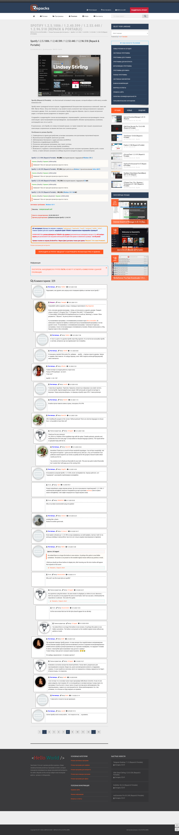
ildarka (63, 547)
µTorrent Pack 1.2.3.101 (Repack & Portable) (134, 155)
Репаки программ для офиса (79, 779)
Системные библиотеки (121, 79)
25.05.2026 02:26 (130, 158)
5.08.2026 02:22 (129, 130)
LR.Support (70, 431)
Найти (145, 16)
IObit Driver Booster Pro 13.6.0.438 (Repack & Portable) (134, 127)
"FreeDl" (82, 228)
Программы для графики (122, 57)
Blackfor (65, 400)
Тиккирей (63, 302)
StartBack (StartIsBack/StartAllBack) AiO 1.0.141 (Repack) (135, 174)
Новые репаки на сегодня (122, 49)
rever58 (65, 350)
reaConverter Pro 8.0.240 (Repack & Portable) (128, 795)
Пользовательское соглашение (124, 101)
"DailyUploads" (67, 228)
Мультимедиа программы (122, 66)
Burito (66, 695)
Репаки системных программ (79, 761)
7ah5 (58, 485)
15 (98, 732)
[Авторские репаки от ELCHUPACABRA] (39, 7)
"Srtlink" (99, 228)
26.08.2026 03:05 (130, 167)
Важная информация (120, 83)
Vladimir (63, 287)
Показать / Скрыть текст (57, 568)
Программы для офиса (121, 70)
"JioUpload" (88, 228)
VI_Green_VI (64, 531)
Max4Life (63, 415)
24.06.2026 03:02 (130, 187)
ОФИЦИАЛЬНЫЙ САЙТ (45, 209)
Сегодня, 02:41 (120, 765)
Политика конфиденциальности (124, 96)
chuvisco (63, 516)
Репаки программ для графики (80, 765)
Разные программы (120, 75)
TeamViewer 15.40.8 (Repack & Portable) (133, 136)
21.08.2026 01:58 (130, 120)
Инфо (86, 16)
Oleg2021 (63, 469)
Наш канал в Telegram (130, 43)
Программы (58, 16)
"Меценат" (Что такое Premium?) (95, 240)
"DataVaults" (75, 228)
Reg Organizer (90, 306)
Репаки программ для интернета (59, 32)
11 (83, 732)
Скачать (34, 161)
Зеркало (45, 161)
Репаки (44, 16)
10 (77, 732)
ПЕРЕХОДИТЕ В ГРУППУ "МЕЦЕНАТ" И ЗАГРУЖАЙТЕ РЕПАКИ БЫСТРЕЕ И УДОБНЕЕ (69, 252)
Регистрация (92, 10)
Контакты (99, 16)
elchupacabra (48, 49)
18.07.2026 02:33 (130, 147)
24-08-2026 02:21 (37, 49)
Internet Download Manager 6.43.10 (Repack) (134, 118)
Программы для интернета (122, 62)
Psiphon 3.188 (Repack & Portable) (134, 145)
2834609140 (60, 500)
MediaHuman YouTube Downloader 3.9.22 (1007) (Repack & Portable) (140, 278)
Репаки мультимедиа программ (80, 774)
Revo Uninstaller (91, 321)
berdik (62, 639)
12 (88, 732)
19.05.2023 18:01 (130, 139)
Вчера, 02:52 (128, 176)
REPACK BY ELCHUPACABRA (38, 32)
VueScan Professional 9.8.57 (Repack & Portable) (135, 164)
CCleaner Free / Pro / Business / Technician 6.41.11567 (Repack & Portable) (133, 184)
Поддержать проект (139, 10)
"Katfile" (94, 228)
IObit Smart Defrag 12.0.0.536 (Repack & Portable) (126, 774)
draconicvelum (61, 574)
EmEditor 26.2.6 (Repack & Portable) (125, 785)
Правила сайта (118, 92)
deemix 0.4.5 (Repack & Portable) (130, 250)
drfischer (63, 366)
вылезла (89, 490)
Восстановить (106, 10)
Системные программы (121, 53)
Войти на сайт (121, 10)
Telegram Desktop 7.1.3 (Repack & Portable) (128, 762)
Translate (124, 37)
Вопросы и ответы (119, 88)
